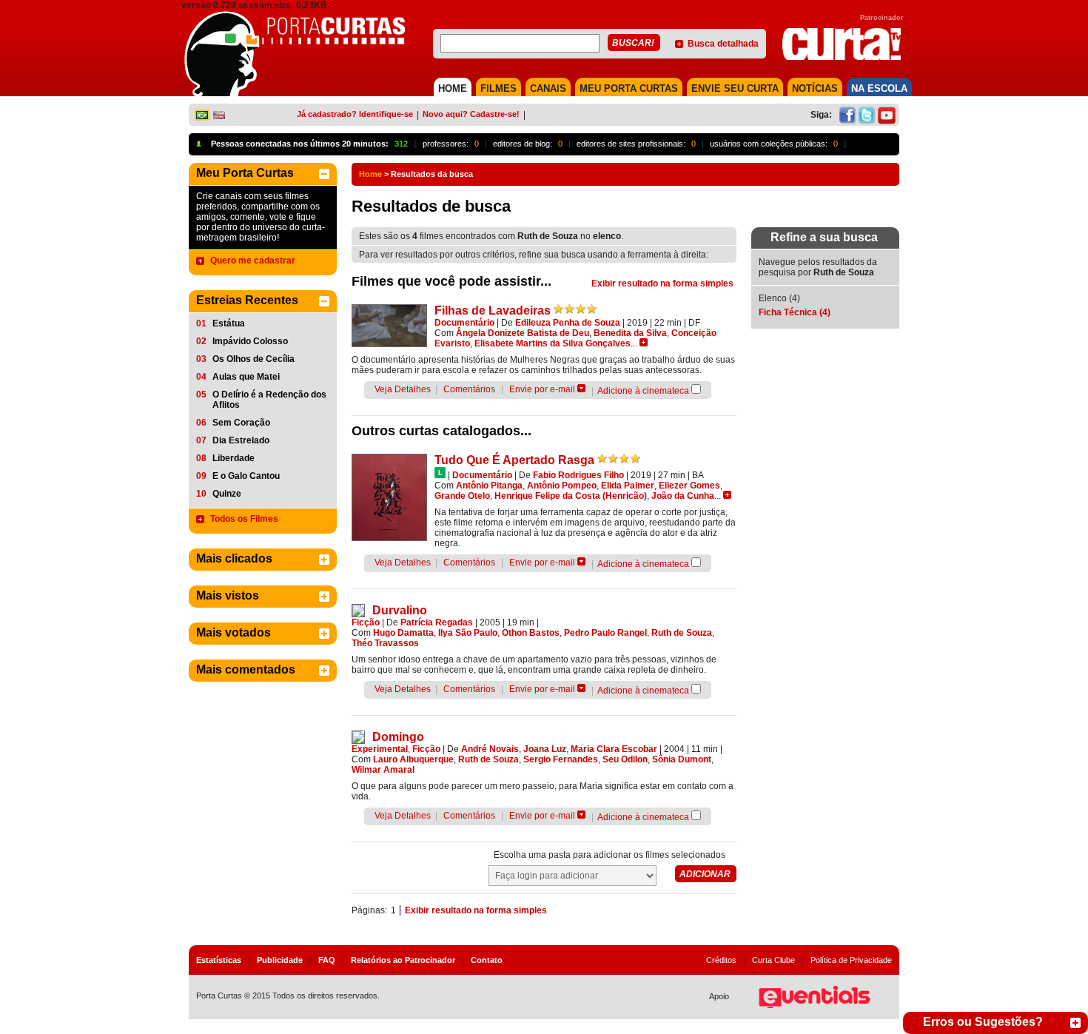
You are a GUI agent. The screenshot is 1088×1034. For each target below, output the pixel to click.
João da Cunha (682, 496)
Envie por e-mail (542, 389)
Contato (487, 960)
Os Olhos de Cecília (253, 359)
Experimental (380, 749)
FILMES (498, 88)
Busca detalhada (723, 43)
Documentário (464, 323)
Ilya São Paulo (467, 633)
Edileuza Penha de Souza (567, 323)
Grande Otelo (462, 496)
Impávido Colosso (250, 341)
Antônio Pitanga (489, 485)
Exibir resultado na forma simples (662, 283)
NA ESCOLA (879, 88)
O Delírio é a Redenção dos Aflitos (269, 399)
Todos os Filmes (244, 519)
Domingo (398, 737)
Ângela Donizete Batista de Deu (522, 333)
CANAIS (548, 88)
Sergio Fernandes (560, 759)
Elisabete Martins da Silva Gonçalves (552, 343)
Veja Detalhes (403, 389)
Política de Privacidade (851, 960)
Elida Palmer (627, 485)
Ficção (366, 622)
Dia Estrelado (240, 440)
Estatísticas (218, 960)
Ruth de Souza (681, 633)
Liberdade (233, 458)
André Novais (490, 749)
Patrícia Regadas (436, 622)
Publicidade (280, 960)
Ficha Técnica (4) (794, 312)
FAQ (326, 960)
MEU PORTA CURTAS (629, 88)
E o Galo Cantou (246, 476)
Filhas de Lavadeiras (492, 310)
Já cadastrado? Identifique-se (355, 114)
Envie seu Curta (735, 88)
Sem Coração (241, 422)
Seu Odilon (625, 759)
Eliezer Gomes (689, 485)
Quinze (226, 494)
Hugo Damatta (403, 633)
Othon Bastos (531, 633)
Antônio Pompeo (562, 485)
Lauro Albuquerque (413, 759)
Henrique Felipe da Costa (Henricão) (570, 496)
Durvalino (399, 610)
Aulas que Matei (246, 377)
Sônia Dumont (681, 759)
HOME (452, 88)
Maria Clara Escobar (614, 749)
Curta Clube (773, 960)
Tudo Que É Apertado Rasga (514, 460)
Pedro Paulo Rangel (605, 633)
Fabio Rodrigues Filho (578, 475)
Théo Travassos (385, 643)
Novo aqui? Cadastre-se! (471, 114)
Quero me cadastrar (252, 260)
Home (370, 173)
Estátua (228, 323)
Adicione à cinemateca (643, 391)
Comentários (469, 389)
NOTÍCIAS (815, 88)
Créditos (721, 960)
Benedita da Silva (630, 333)
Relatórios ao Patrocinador (403, 960)
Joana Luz (544, 749)
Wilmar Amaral (383, 770)
